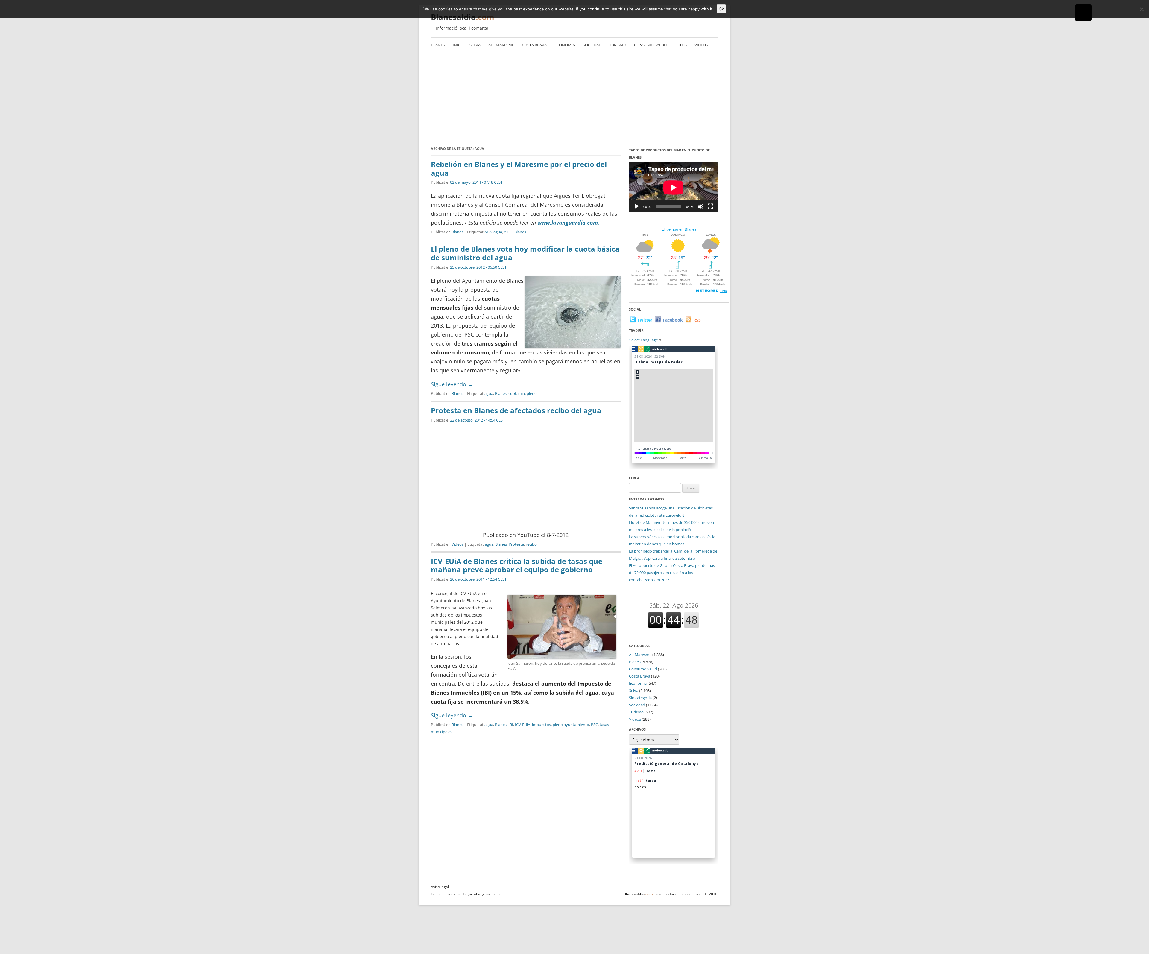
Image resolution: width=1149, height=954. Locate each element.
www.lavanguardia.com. (568, 222)
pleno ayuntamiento (571, 724)
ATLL (508, 232)
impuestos (541, 724)
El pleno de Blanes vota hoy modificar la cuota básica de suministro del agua (525, 253)
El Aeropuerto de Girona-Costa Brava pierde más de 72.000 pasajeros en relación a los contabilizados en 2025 (672, 572)
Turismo (617, 45)
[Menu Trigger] (1083, 12)
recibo (531, 544)
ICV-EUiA (522, 724)
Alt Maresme (501, 45)
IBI (510, 724)
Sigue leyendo (452, 384)
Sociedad (592, 45)
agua (497, 232)
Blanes (438, 45)
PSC (594, 724)
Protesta (516, 544)
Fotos (680, 45)
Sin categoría (640, 697)
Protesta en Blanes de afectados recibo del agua (516, 410)
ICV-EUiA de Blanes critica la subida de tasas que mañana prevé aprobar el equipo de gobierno (516, 565)
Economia (564, 45)
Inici (457, 45)
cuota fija (516, 393)
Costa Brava (534, 45)
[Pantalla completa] (710, 206)
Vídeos (701, 45)
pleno (532, 393)
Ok (721, 9)
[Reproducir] (637, 206)
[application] (673, 187)
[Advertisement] (574, 97)
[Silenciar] (701, 206)
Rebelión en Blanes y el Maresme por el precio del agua (519, 168)
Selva (475, 45)
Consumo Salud (650, 45)
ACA (488, 232)
